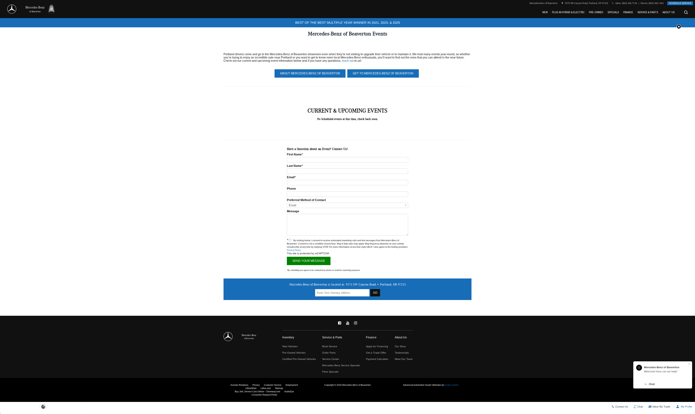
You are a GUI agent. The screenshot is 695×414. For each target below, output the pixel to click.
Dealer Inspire (452, 385)
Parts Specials (330, 371)
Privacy (256, 385)
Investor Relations (239, 385)
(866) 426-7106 (629, 3)
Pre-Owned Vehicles (294, 352)
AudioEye (289, 391)
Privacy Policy (293, 250)
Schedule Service (680, 3)
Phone (291, 188)
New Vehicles (290, 346)
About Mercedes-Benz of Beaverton (310, 73)
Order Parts (329, 352)
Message (293, 211)
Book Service (329, 346)
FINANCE (628, 12)
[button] (686, 12)
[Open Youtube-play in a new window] (347, 323)
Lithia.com (266, 388)
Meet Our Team (404, 359)
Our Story (400, 346)
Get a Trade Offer (376, 352)
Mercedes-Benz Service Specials (341, 365)
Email (291, 177)
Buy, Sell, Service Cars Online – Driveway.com (257, 391)
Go (375, 292)
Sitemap (279, 388)
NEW (545, 12)
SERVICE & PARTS (647, 12)
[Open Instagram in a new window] (355, 323)
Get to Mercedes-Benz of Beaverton (383, 73)
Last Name (295, 165)
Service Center (330, 359)
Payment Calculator (377, 359)
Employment (292, 385)
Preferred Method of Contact (306, 200)
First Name (295, 154)
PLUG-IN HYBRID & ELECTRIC (568, 12)
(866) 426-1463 (656, 3)
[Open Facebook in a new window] (339, 323)
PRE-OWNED (596, 12)
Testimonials (402, 352)
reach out (348, 60)
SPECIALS (613, 12)
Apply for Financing (377, 346)
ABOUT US (668, 12)
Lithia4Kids (250, 388)
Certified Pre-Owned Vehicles (299, 359)
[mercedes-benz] (11, 9)
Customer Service (272, 385)
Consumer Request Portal (264, 395)
